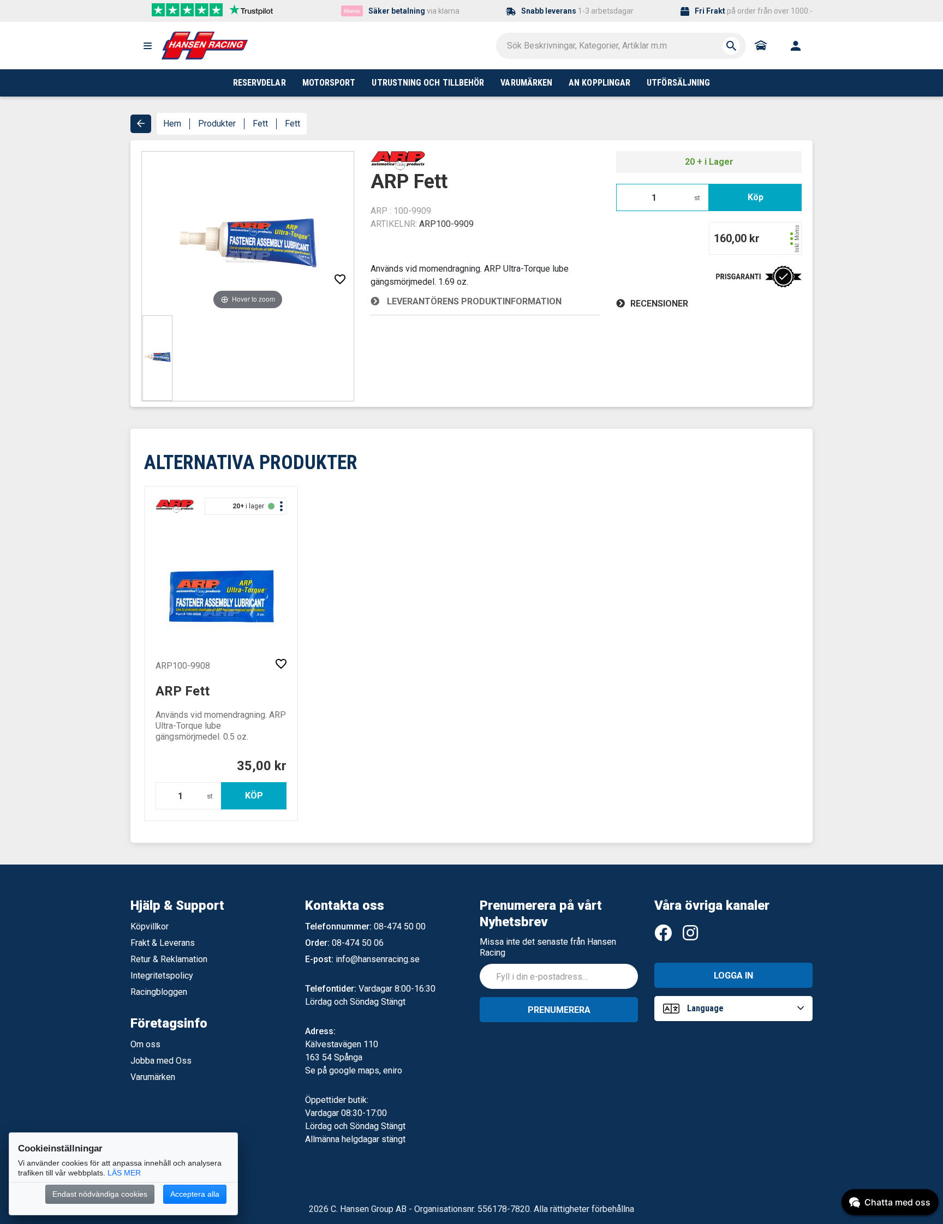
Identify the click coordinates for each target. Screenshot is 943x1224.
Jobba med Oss (161, 1060)
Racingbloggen (158, 992)
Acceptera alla (194, 1194)
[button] (147, 46)
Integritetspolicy (161, 975)
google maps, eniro (365, 1070)
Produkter (217, 123)
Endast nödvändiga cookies (99, 1194)
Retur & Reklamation (168, 959)
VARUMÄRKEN (526, 82)
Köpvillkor (149, 926)
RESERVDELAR (259, 82)
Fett (260, 123)
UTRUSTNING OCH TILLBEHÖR (428, 82)
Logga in (733, 975)
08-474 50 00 (400, 926)
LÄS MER (124, 1172)
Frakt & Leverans (162, 943)
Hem (172, 123)
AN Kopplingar (599, 82)
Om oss (145, 1044)
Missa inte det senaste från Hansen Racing (548, 947)
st (697, 198)
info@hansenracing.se (378, 959)
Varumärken (152, 1077)
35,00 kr (262, 765)
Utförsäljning (678, 82)
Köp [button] (755, 197)
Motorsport (329, 82)
